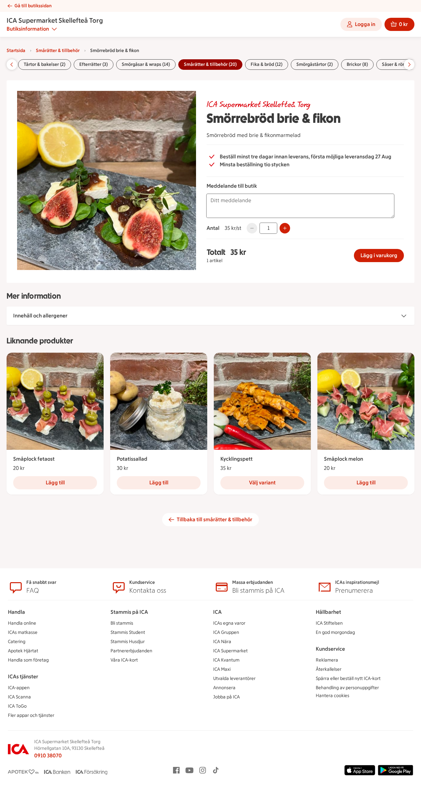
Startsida (16, 50)
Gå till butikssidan (33, 6)
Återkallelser (328, 669)
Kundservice (330, 649)
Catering (16, 641)
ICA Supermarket (230, 651)
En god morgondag (335, 632)
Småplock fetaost (34, 459)
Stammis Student (128, 632)
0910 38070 (48, 755)
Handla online (22, 623)
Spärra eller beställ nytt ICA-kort (348, 678)
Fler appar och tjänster (31, 715)
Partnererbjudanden (131, 651)
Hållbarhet (328, 612)
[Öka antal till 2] (285, 228)
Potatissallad (132, 459)
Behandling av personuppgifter (347, 688)
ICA (217, 612)
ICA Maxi (222, 669)
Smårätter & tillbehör (58, 50)
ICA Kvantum (226, 660)
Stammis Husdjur (128, 641)
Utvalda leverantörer (234, 678)
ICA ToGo (17, 706)
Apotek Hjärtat (23, 651)
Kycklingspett (236, 459)
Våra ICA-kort (124, 660)
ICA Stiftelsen (329, 623)
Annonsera (224, 688)
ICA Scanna (19, 697)
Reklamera (327, 660)
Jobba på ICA (226, 697)
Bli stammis (122, 623)
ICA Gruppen (226, 632)
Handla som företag (28, 660)
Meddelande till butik (232, 186)
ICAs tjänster (23, 676)
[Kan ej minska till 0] (252, 228)
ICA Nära (222, 641)
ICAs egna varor (229, 623)
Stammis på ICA (129, 612)
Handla (16, 612)
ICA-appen (19, 688)
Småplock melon (343, 459)
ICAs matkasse (22, 632)
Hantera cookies (332, 695)
